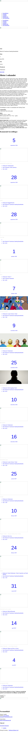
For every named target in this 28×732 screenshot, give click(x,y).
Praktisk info (5, 16)
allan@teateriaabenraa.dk (5, 720)
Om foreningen (6, 18)
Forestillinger (5, 13)
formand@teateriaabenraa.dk (6, 716)
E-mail (1, 695)
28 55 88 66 (6, 715)
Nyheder (4, 14)
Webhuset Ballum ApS (13, 730)
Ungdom (5, 15)
